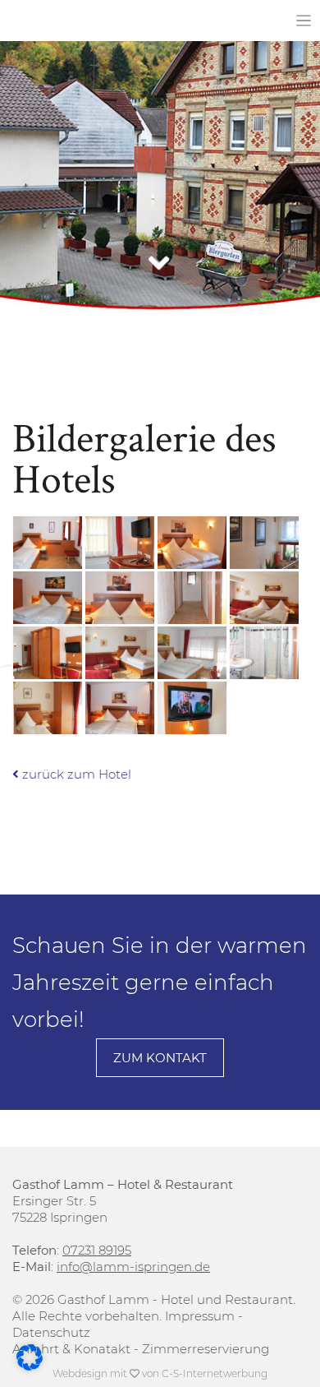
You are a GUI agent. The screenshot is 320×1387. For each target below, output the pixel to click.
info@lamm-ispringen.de (133, 1266)
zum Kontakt (160, 1058)
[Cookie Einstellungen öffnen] (29, 1366)
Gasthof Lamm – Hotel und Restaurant (103, 21)
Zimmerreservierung (205, 1349)
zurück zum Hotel (75, 774)
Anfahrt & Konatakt (71, 1349)
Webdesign (80, 1373)
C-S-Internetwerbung (214, 1373)
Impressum (200, 1316)
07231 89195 (96, 1250)
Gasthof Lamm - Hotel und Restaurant (175, 1299)
